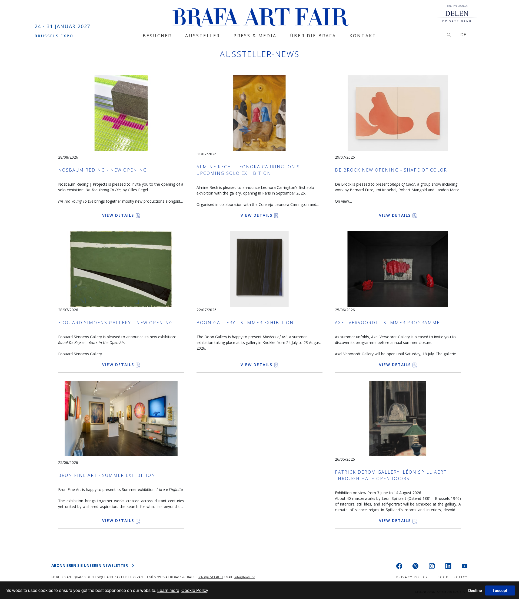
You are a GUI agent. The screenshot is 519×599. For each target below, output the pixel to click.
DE (463, 35)
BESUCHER (157, 36)
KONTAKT (363, 36)
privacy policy (412, 577)
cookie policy (452, 577)
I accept (500, 590)
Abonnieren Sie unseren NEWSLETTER (89, 565)
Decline (475, 590)
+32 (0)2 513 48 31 (210, 577)
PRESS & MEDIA (255, 36)
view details (119, 215)
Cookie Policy (194, 590)
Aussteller (202, 36)
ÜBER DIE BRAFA (313, 36)
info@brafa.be (244, 577)
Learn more (168, 590)
